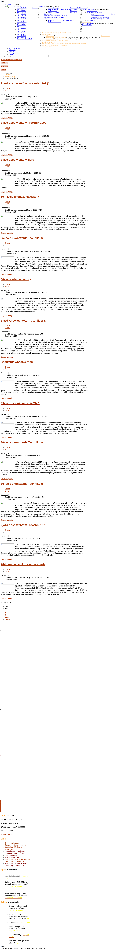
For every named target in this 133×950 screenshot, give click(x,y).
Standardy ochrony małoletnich (100, 18)
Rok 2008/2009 (21, 36)
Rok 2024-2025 (21, 9)
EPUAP (3, 69)
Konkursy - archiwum (54, 22)
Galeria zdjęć (50, 39)
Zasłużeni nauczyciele (48, 42)
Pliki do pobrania (14, 53)
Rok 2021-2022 (21, 15)
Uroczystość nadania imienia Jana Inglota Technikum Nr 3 (83, 37)
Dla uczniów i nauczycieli (94, 8)
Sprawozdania (91, 20)
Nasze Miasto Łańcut (13, 857)
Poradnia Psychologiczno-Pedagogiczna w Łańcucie (15, 852)
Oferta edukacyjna (53, 8)
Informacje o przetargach (94, 12)
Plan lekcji (4, 66)
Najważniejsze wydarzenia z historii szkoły (55, 40)
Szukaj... (4, 56)
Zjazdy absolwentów (48, 47)
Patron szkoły (105, 36)
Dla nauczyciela (75, 12)
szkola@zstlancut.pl (8, 835)
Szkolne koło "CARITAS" (24, 39)
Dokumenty (113, 14)
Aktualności (41, 6)
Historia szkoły (46, 34)
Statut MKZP (12, 51)
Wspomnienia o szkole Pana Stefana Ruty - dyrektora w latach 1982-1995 (64, 43)
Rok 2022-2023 (21, 14)
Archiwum (35, 8)
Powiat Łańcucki (11, 855)
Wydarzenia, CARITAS (52, 6)
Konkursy (51, 20)
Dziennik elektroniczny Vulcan (11, 60)
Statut (92, 14)
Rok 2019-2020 (21, 18)
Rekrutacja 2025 (75, 8)
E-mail (7, 91)
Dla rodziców (48, 14)
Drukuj (7, 88)
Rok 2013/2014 (21, 28)
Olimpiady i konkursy (67, 20)
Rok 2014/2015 (21, 26)
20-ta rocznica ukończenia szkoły (23, 564)
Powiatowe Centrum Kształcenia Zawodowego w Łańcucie (17, 860)
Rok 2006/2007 (21, 11)
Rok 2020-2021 (21, 17)
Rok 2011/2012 (21, 31)
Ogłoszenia (12, 50)
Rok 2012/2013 (21, 29)
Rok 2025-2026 (21, 8)
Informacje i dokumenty (101, 9)
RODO (11, 54)
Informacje (83, 8)
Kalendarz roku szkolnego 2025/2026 (55, 15)
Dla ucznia (73, 11)
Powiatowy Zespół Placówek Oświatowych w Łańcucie (16, 864)
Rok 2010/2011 (21, 32)
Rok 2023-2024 (21, 12)
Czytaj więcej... (7, 118)
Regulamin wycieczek (97, 15)
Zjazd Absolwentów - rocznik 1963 (24, 320)
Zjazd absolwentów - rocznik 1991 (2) (26, 83)
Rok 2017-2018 (21, 22)
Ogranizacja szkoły (92, 11)
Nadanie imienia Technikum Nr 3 (56, 37)
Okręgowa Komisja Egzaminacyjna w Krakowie (15, 844)
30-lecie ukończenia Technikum (22, 442)
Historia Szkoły (86, 22)
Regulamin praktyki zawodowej (99, 17)
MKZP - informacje (14, 48)
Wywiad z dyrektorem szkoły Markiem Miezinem (56, 32)
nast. (7, 617)
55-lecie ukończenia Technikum (22, 238)
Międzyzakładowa (87, 23)
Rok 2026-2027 (18, 6)
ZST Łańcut (15, 4)
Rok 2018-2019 (21, 20)
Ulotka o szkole (52, 11)
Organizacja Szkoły (88, 9)
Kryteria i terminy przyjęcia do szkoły (59, 9)
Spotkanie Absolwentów (17, 362)
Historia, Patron (96, 22)
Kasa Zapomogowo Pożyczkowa (103, 23)
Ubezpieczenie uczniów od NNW (54, 17)
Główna (9, 4)
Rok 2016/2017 (21, 23)
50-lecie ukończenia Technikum (22, 483)
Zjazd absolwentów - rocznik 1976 (23, 525)
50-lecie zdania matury (16, 279)
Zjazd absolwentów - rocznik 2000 (23, 122)
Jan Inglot (57, 36)
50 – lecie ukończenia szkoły (20, 196)
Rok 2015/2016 (21, 25)
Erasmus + (73, 9)
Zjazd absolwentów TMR (17, 159)
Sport (45, 18)
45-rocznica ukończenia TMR (20, 403)
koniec (7, 619)
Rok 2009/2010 (21, 34)
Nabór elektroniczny (54, 12)
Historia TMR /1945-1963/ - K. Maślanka (54, 45)
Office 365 (4, 63)
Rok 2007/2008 (21, 37)
